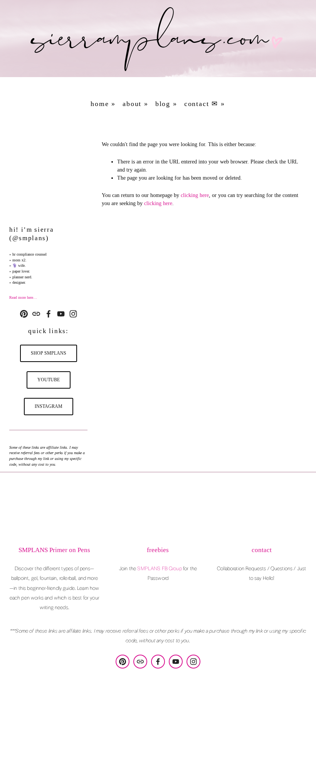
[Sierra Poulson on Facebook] (48, 314)
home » (103, 104)
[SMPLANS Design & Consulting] (24, 314)
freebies (158, 550)
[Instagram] (73, 314)
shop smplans (48, 353)
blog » (166, 104)
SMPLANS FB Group (159, 568)
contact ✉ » (204, 104)
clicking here (195, 195)
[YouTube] (61, 314)
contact (262, 550)
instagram (48, 406)
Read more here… (23, 297)
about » (135, 104)
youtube (48, 379)
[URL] (36, 314)
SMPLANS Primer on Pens (54, 550)
